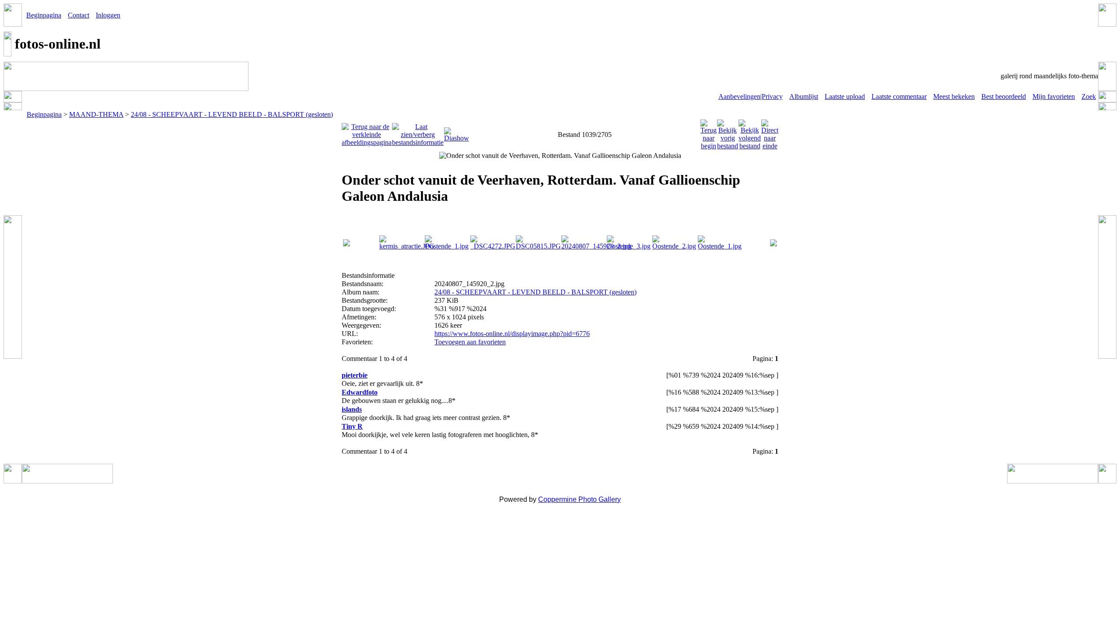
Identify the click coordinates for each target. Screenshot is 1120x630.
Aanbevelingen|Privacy (750, 96)
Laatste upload (845, 96)
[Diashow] (456, 132)
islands (352, 409)
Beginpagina (43, 15)
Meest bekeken (954, 96)
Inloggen (108, 15)
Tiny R (352, 426)
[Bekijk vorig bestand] (727, 132)
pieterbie (355, 375)
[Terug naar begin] (708, 132)
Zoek (1089, 96)
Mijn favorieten (1053, 96)
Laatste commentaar (899, 96)
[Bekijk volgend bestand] (749, 132)
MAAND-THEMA (96, 114)
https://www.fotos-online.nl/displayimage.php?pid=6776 (512, 333)
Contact (78, 15)
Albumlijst (803, 96)
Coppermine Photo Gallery (579, 499)
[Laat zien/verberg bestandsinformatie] (418, 132)
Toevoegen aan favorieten (470, 342)
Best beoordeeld (1003, 96)
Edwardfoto (360, 392)
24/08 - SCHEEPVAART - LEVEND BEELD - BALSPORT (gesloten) (232, 114)
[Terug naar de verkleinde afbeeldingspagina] (367, 132)
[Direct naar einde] (769, 132)
